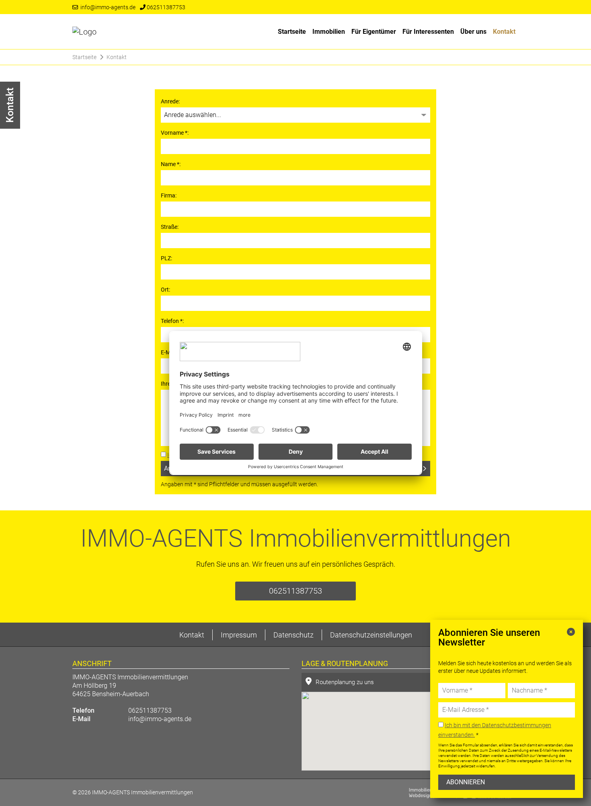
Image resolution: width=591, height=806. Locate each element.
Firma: (168, 195)
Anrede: (170, 101)
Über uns (473, 31)
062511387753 (165, 7)
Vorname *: (175, 133)
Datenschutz (293, 635)
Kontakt (504, 31)
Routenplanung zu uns (345, 682)
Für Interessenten (428, 31)
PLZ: (166, 258)
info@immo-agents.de (106, 7)
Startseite (292, 31)
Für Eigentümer (373, 31)
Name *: (171, 164)
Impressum (239, 635)
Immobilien (328, 31)
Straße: (170, 227)
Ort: (165, 289)
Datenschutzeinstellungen (371, 635)
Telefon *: (172, 321)
